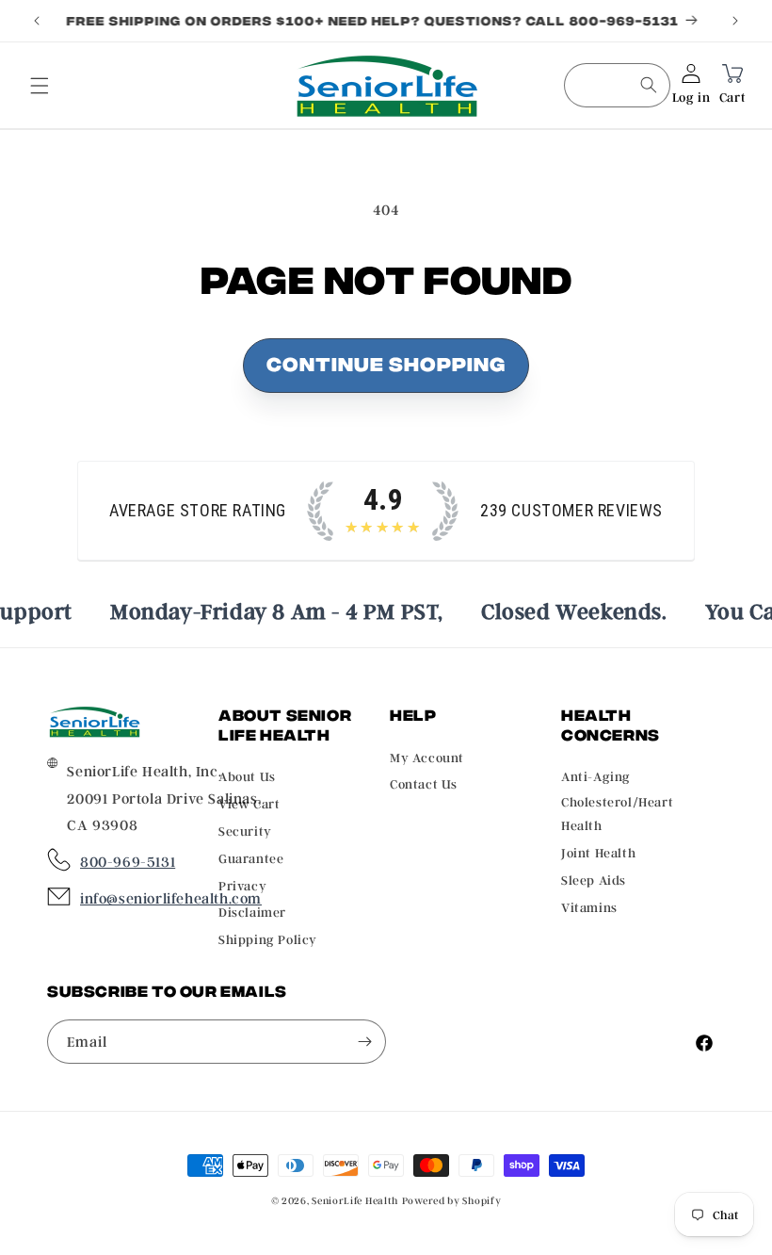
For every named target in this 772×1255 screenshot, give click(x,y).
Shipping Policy (267, 939)
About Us (247, 776)
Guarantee (250, 858)
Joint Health (598, 852)
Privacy (242, 885)
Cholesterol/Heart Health (617, 813)
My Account (427, 757)
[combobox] (617, 85)
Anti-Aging (596, 776)
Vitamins (589, 907)
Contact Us (424, 783)
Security (245, 831)
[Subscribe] (364, 1041)
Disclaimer (252, 912)
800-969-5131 (127, 861)
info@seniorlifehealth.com (171, 897)
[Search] (648, 85)
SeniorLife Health (355, 1200)
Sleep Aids (593, 880)
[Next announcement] (735, 20)
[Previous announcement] (36, 20)
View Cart (249, 803)
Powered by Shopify (452, 1200)
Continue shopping (386, 362)
